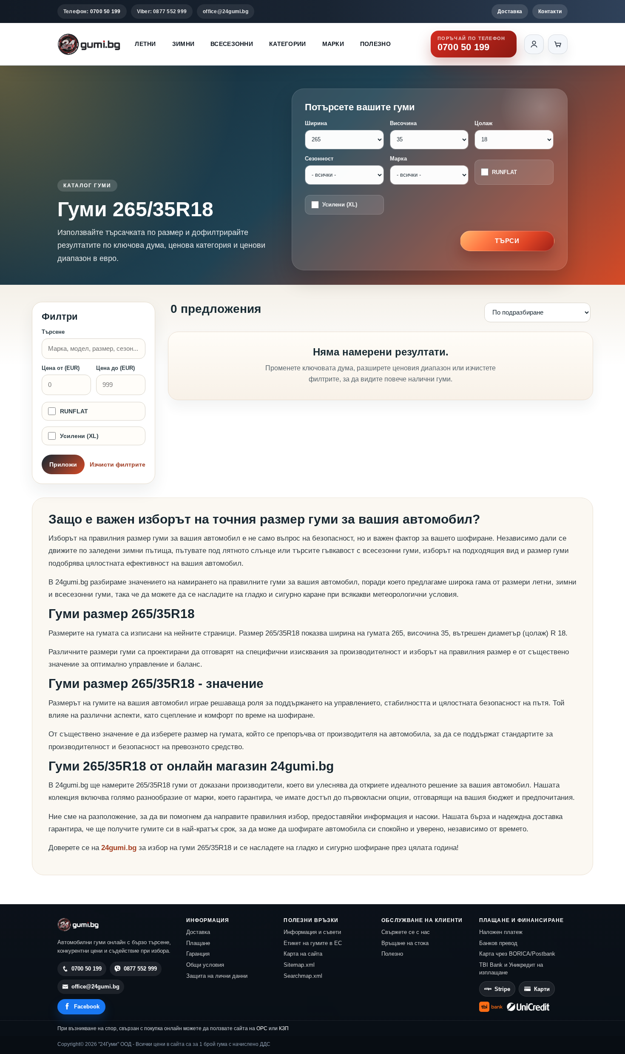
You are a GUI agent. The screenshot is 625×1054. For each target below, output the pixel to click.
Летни (145, 43)
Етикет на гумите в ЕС (313, 943)
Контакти (550, 11)
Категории (287, 43)
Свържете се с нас (405, 932)
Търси (507, 240)
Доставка (509, 11)
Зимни (183, 43)
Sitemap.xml (299, 965)
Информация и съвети (312, 932)
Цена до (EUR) (115, 368)
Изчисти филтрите (117, 464)
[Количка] (558, 44)
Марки (333, 43)
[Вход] (534, 44)
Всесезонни (231, 43)
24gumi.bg (118, 848)
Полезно (375, 43)
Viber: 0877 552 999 (162, 11)
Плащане (198, 943)
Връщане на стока (405, 943)
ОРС (261, 1028)
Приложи (63, 464)
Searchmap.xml (303, 976)
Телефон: (92, 11)
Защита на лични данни (216, 976)
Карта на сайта (303, 954)
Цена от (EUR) (61, 368)
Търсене (53, 332)
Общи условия (205, 965)
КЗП (284, 1028)
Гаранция (198, 954)
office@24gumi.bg (225, 11)
